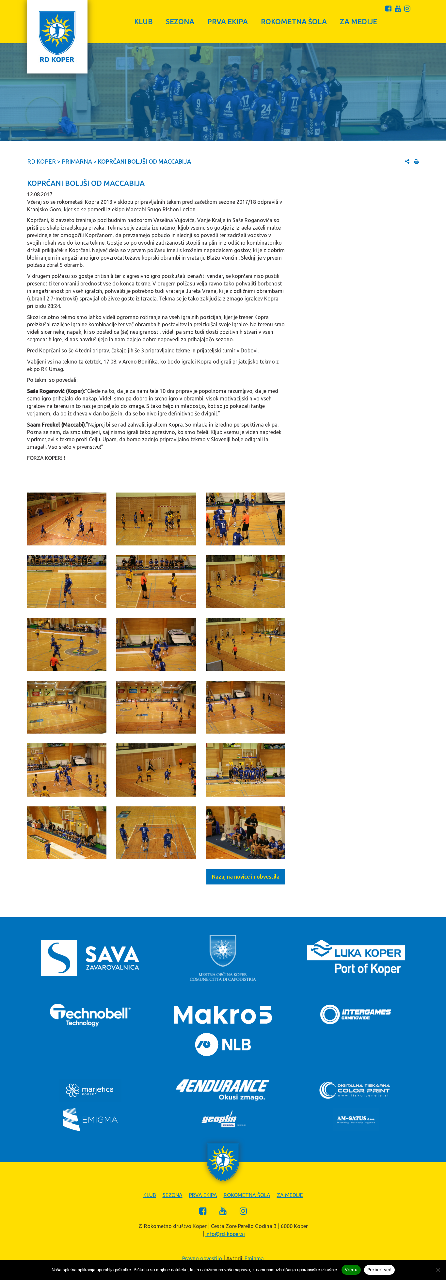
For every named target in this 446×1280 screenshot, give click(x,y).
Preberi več (379, 1269)
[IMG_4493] (245, 519)
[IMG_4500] (245, 644)
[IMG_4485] (66, 769)
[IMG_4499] (156, 644)
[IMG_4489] (156, 832)
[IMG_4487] (245, 769)
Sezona (180, 21)
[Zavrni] (438, 1270)
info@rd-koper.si (225, 1234)
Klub (143, 21)
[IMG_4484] (245, 707)
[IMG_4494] (66, 581)
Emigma (254, 1258)
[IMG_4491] (66, 519)
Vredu (351, 1269)
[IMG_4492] (156, 519)
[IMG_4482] (156, 707)
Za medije (358, 21)
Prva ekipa (227, 21)
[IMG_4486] (156, 769)
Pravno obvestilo (202, 1258)
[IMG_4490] (245, 832)
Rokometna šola (294, 21)
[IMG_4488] (66, 832)
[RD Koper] (57, 36)
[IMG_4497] (66, 644)
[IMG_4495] (156, 581)
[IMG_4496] (245, 581)
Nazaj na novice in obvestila (245, 877)
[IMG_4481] (66, 707)
